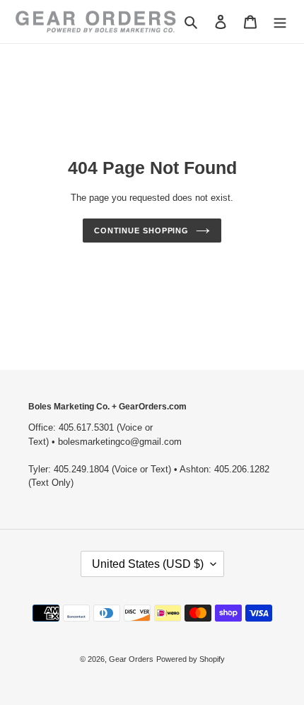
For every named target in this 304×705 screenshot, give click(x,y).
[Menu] (280, 21)
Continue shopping (141, 230)
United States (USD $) (148, 564)
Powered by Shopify (190, 659)
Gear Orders (131, 659)
